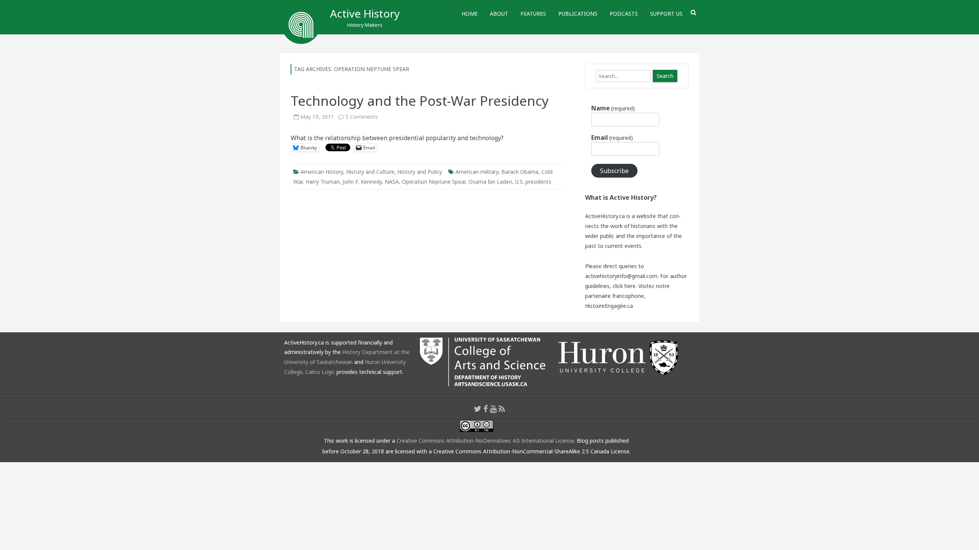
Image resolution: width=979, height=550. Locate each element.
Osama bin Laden (490, 181)
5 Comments (361, 116)
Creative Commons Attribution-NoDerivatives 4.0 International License (485, 440)
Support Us (666, 13)
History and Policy (419, 171)
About (499, 13)
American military (476, 171)
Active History (365, 13)
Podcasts (624, 13)
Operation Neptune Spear (433, 181)
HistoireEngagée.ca (609, 305)
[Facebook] (485, 408)
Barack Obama (519, 171)
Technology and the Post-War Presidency (420, 101)
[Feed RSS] (502, 408)
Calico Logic (320, 371)
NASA (392, 181)
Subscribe (614, 171)
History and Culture (370, 171)
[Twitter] (477, 408)
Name (613, 108)
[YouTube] (493, 408)
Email (612, 137)
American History (322, 171)
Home (470, 13)
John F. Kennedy (362, 181)
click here (624, 286)
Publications (577, 13)
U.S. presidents (533, 181)
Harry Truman (323, 181)
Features (533, 13)
